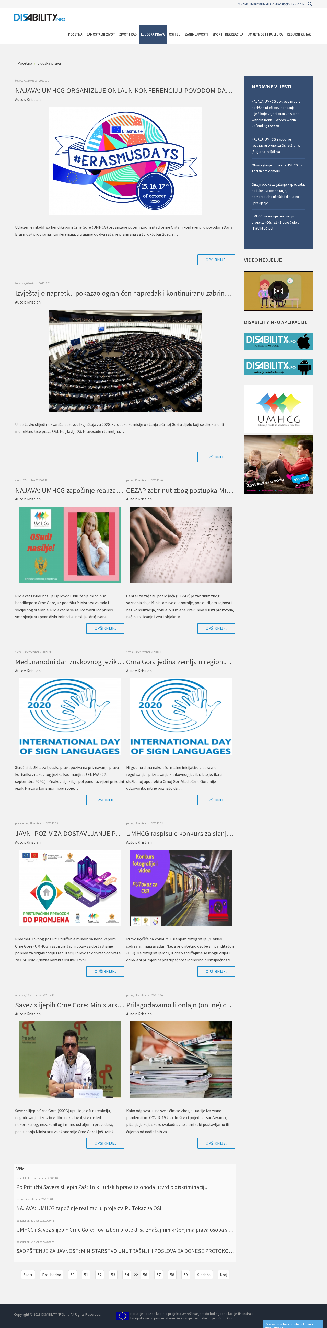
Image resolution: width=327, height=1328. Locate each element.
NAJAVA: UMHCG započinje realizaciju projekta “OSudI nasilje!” (108, 490)
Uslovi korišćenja (280, 4)
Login (300, 4)
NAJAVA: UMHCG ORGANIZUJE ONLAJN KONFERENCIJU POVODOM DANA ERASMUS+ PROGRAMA (160, 90)
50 (73, 1274)
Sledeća (204, 1274)
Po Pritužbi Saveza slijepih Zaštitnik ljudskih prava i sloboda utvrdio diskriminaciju (112, 1187)
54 (127, 1274)
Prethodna (51, 1274)
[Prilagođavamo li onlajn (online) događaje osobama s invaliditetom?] (181, 1059)
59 (186, 1274)
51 (86, 1274)
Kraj (223, 1274)
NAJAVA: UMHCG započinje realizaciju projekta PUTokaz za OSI (88, 1208)
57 (159, 1274)
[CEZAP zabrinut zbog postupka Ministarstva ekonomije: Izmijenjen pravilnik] (181, 544)
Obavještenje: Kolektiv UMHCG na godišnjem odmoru (277, 168)
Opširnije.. (216, 259)
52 (100, 1274)
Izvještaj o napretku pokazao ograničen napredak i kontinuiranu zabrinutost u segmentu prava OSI (161, 293)
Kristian (34, 99)
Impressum (257, 4)
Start (28, 1274)
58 (172, 1274)
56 (145, 1274)
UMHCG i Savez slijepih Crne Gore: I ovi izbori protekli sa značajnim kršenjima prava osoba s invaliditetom (138, 1229)
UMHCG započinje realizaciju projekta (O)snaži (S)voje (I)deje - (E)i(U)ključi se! (276, 222)
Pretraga (310, 4)
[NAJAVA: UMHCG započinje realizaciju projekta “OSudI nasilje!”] (70, 544)
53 (113, 1274)
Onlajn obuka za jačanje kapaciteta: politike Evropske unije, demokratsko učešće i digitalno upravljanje (278, 193)
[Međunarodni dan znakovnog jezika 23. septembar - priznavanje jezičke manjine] (70, 716)
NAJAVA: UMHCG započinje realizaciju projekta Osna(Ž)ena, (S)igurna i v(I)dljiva (276, 145)
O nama (243, 4)
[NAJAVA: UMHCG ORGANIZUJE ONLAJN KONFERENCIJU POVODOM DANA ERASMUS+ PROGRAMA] (125, 160)
